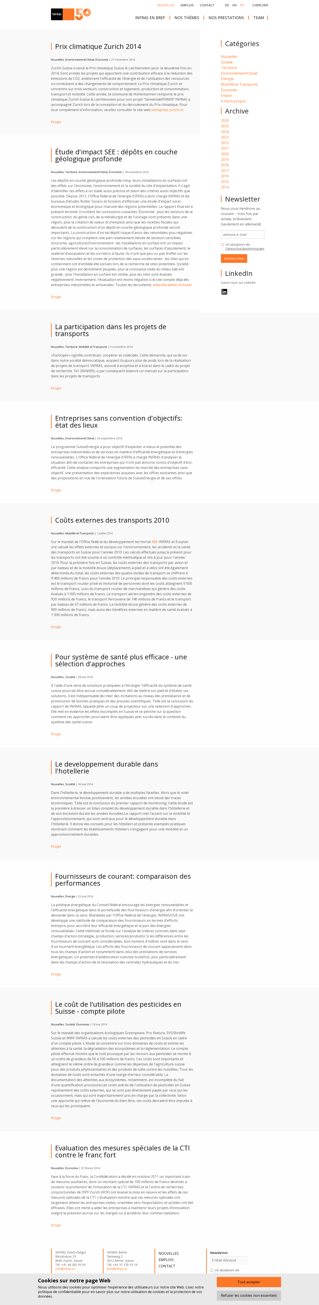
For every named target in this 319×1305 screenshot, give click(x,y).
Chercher (260, 5)
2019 (225, 159)
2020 (225, 154)
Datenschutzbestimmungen (244, 249)
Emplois (187, 5)
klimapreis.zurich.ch (167, 109)
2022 (225, 142)
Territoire (229, 67)
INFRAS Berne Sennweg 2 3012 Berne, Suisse (120, 1256)
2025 (225, 126)
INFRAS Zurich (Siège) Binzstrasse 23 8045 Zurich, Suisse (70, 1256)
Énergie (227, 78)
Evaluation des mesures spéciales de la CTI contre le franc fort (122, 1151)
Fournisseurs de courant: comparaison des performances (123, 880)
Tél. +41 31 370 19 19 (122, 1265)
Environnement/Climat (239, 73)
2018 (225, 165)
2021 (225, 148)
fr (242, 5)
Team (258, 18)
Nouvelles (165, 5)
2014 (225, 187)
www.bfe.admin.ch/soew (172, 284)
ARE (154, 541)
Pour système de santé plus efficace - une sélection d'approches (121, 660)
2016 (225, 176)
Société (227, 62)
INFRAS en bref (150, 18)
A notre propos (233, 101)
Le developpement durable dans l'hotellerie (106, 767)
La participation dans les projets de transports (110, 330)
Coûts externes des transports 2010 (112, 520)
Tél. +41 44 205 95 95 (70, 1265)
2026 (225, 120)
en (234, 5)
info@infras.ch (65, 1269)
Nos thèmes (186, 18)
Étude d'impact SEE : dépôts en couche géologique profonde (116, 155)
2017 (225, 170)
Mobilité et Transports (239, 84)
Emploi (226, 95)
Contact (207, 5)
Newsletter (219, 1253)
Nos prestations (226, 18)
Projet (56, 122)
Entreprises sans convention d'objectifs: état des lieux (118, 421)
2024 (225, 131)
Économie (229, 90)
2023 (225, 137)
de (227, 5)
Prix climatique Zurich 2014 (98, 46)
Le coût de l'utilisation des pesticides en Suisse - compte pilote (118, 1008)
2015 (225, 181)
